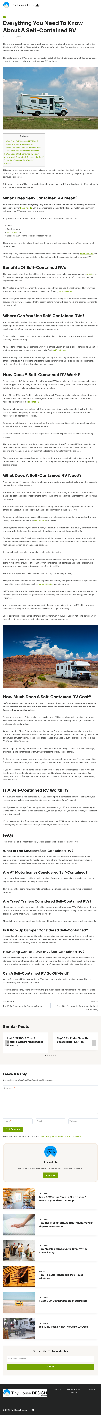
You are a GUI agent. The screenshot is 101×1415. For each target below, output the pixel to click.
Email (40, 1121)
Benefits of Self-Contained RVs (18, 144)
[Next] (94, 1043)
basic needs (26, 207)
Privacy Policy (75, 1389)
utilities (90, 274)
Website (73, 1121)
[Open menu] (95, 4)
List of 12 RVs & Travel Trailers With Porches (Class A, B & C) (25, 1042)
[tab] (45, 1055)
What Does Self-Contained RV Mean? (21, 141)
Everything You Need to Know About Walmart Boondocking (77, 1006)
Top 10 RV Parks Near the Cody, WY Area (63, 1326)
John (7, 37)
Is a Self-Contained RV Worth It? (19, 160)
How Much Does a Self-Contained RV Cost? (24, 157)
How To (42, 1271)
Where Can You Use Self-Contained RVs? (22, 147)
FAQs (7, 163)
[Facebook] (32, 1410)
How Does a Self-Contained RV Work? (21, 150)
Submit (50, 1366)
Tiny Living (43, 1194)
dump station (32, 401)
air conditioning (46, 584)
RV (4, 17)
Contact (74, 1392)
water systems (86, 253)
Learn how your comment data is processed (60, 1136)
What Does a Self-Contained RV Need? (21, 154)
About (57, 1389)
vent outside (40, 520)
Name (7, 1121)
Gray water (12, 232)
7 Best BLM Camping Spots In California (63, 1301)
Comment (9, 1088)
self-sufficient (59, 350)
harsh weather (65, 291)
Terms (91, 1389)
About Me (51, 1175)
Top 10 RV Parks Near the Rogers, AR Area (22, 1004)
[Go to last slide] (7, 1043)
